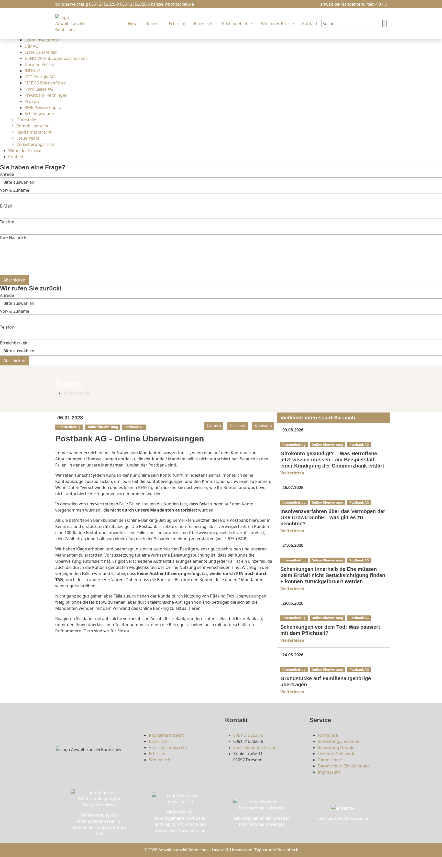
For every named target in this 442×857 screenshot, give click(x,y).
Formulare (328, 735)
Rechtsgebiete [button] (236, 23)
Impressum (329, 772)
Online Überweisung (102, 427)
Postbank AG (134, 427)
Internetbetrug (69, 427)
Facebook (238, 425)
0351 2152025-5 (135, 4)
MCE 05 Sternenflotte (45, 83)
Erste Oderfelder (41, 52)
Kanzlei (154, 23)
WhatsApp (263, 425)
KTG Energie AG (40, 77)
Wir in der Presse (24, 150)
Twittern (214, 425)
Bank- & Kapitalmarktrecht (302, 437)
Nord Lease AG (39, 89)
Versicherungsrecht (35, 144)
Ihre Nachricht (14, 238)
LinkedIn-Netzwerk (336, 753)
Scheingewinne (39, 113)
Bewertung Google (336, 747)
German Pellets (39, 64)
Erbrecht (177, 23)
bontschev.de (76, 393)
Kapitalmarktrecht (34, 132)
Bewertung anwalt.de (338, 741)
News (133, 23)
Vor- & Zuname (14, 190)
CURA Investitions (42, 40)
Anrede (7, 174)
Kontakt (16, 156)
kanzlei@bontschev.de (172, 4)
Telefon (7, 222)
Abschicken (14, 280)
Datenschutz (330, 760)
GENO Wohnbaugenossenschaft (56, 58)
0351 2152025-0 (104, 4)
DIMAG (31, 46)
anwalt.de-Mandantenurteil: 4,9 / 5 (353, 4)
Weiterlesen (292, 473)
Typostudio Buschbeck (276, 850)
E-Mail (6, 206)
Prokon (32, 101)
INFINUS (33, 70)
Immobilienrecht (32, 126)
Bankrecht (204, 23)
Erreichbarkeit (14, 343)
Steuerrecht (27, 138)
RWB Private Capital (43, 107)
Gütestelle (26, 120)
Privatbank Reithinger (46, 95)
